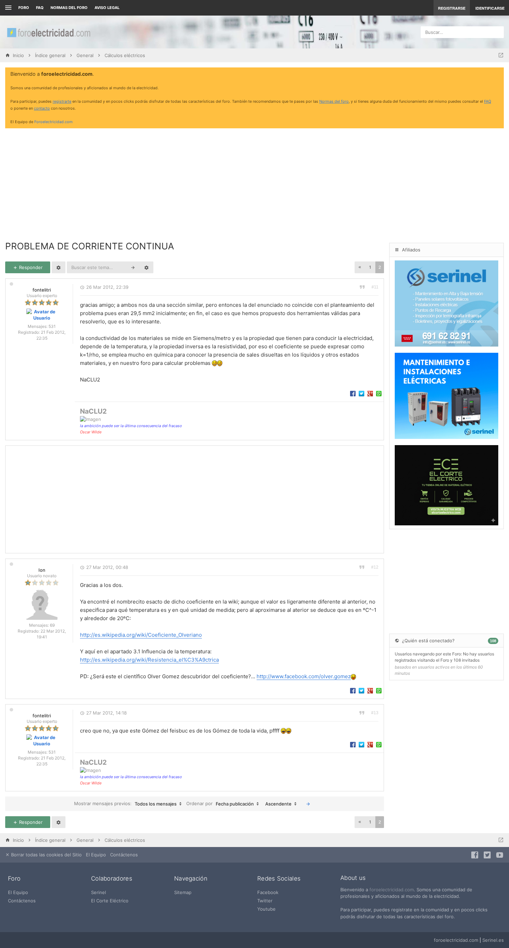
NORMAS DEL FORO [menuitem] (69, 7)
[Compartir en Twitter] (361, 393)
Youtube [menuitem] (266, 909)
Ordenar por (220, 804)
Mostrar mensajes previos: (125, 804)
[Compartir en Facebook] (353, 393)
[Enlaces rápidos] (7, 8)
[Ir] (308, 804)
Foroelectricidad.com (53, 121)
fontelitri (42, 290)
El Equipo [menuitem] (96, 854)
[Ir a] (501, 55)
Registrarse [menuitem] (451, 8)
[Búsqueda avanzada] (146, 267)
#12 (374, 567)
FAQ (40, 7)
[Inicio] (48, 32)
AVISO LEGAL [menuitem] (107, 7)
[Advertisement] (254, 182)
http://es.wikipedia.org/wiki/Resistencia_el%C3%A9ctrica (149, 659)
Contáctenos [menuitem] (124, 854)
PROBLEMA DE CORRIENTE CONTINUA (89, 246)
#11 (375, 287)
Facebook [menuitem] (267, 892)
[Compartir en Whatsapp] (379, 393)
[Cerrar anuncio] (497, 74)
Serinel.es (493, 940)
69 (52, 625)
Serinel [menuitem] (98, 892)
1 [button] (370, 267)
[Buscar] (133, 267)
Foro (23, 7)
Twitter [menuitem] (265, 900)
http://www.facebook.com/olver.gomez (304, 676)
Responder (30, 267)
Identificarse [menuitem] (489, 8)
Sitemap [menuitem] (182, 892)
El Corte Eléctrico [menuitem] (109, 900)
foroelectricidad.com (391, 889)
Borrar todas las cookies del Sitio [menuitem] (46, 854)
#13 (374, 712)
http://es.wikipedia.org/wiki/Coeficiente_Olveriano (141, 635)
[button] (360, 267)
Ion (41, 570)
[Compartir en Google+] (370, 393)
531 (52, 326)
